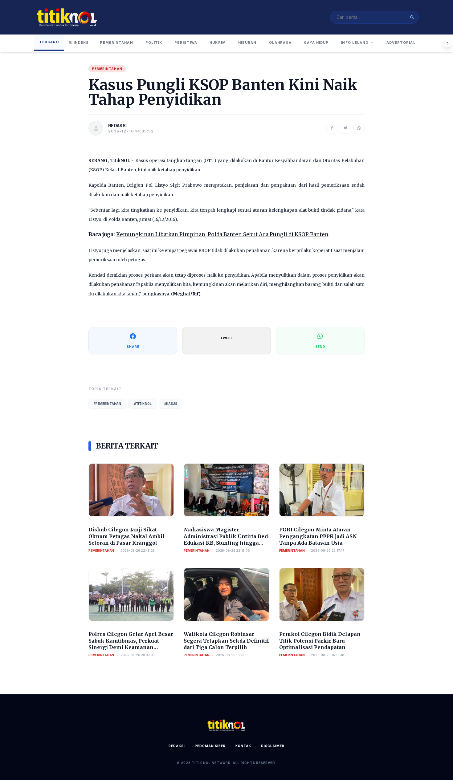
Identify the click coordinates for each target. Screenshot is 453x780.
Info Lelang (355, 42)
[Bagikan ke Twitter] (345, 128)
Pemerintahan (116, 42)
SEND (320, 346)
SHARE (133, 346)
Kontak (243, 746)
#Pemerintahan (107, 403)
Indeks (81, 42)
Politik (153, 42)
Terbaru (49, 42)
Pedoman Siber (210, 746)
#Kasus (170, 403)
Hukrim (218, 42)
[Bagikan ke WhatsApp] (359, 128)
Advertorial (401, 42)
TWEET (226, 338)
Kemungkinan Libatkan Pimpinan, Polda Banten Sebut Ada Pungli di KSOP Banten (222, 234)
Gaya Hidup (316, 42)
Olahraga (280, 42)
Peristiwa (185, 42)
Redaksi (177, 746)
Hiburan (247, 42)
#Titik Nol (143, 403)
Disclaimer (272, 746)
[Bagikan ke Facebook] (331, 128)
